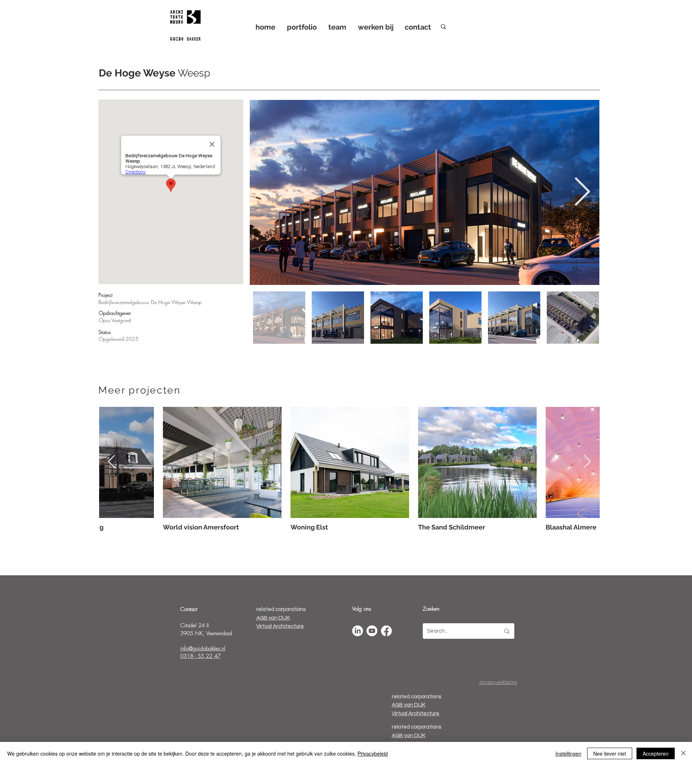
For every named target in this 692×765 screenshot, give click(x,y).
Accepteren (656, 753)
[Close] (683, 753)
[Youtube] (372, 630)
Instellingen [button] (568, 753)
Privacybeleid (373, 753)
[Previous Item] (111, 462)
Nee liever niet (609, 753)
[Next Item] (582, 192)
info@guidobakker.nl (202, 648)
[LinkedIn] (357, 630)
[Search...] (506, 631)
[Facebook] (386, 630)
